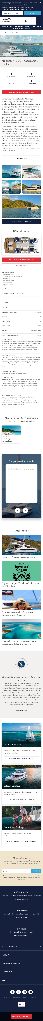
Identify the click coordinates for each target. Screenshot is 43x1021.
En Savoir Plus (21, 710)
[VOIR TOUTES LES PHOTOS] (21, 206)
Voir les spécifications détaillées (21, 259)
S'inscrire (36, 871)
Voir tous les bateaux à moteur (21, 800)
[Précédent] (17, 510)
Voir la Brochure (20, 936)
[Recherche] (20, 21)
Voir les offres (21, 899)
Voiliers (33, 33)
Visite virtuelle (21, 265)
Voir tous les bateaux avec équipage (21, 841)
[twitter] (18, 992)
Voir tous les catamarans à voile (22, 758)
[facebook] (12, 992)
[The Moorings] (8, 21)
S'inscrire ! (20, 917)
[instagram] (24, 992)
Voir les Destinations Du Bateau (21, 92)
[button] (21, 946)
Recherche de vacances (21, 1016)
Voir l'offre (26, 28)
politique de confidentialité (10, 877)
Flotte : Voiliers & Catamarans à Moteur (18, 33)
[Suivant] (25, 510)
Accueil (4, 33)
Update (32, 13)
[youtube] (30, 992)
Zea (9, 471)
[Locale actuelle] (21, 1004)
